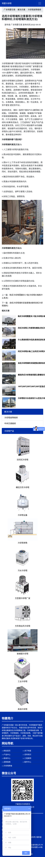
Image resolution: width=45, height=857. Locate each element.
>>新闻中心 (6, 758)
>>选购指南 (6, 762)
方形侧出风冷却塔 (22, 626)
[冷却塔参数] (23, 529)
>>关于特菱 (27, 750)
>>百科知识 (27, 754)
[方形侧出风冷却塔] (23, 612)
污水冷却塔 (22, 570)
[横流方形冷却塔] (23, 473)
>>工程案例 (27, 758)
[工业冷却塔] (23, 667)
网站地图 (34, 847)
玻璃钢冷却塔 (22, 653)
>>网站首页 (6, 750)
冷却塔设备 (22, 515)
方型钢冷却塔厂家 (22, 598)
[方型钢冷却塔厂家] (23, 584)
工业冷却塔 (22, 681)
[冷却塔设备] (23, 501)
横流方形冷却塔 (22, 487)
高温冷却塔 (22, 709)
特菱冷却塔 (7, 3)
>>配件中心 (27, 762)
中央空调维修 (10, 423)
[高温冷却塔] (23, 695)
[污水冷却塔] (23, 557)
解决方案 (21, 9)
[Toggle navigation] (39, 3)
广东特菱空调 (9, 9)
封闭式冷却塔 (22, 459)
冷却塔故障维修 (34, 9)
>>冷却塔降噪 (7, 765)
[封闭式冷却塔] (23, 446)
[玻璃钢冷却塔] (23, 640)
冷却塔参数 (22, 542)
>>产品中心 (6, 754)
